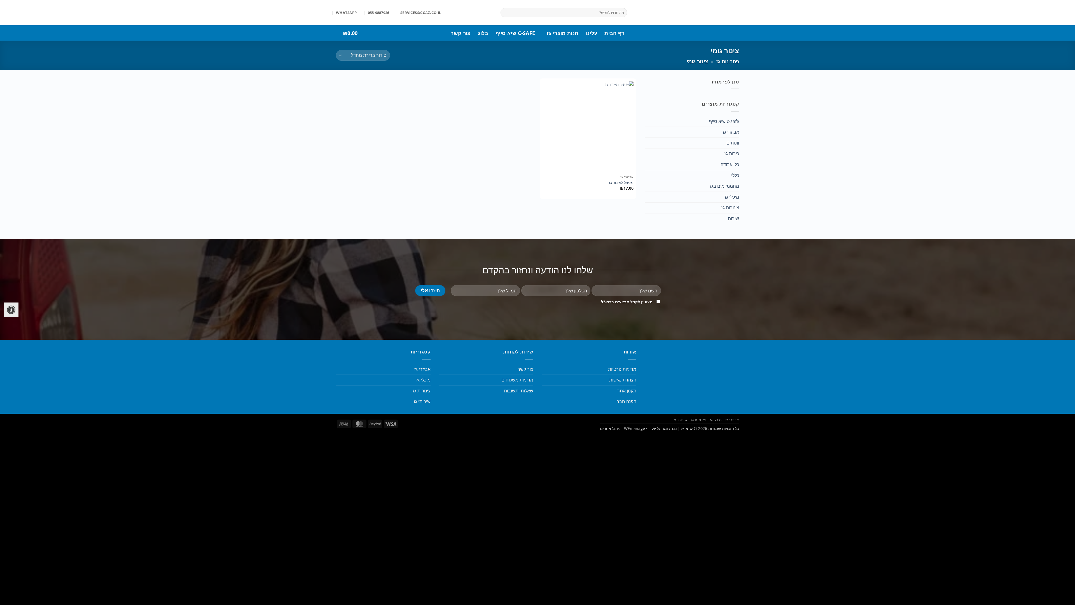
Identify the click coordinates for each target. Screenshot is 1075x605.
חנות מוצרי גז (562, 33)
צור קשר (460, 33)
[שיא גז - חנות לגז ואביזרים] (687, 12)
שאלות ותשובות (518, 391)
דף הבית (614, 33)
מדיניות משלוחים (517, 380)
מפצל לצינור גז (621, 182)
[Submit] (506, 12)
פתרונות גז (727, 61)
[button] (368, 33)
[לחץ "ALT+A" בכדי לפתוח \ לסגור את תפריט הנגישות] (11, 309)
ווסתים (732, 143)
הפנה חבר (626, 401)
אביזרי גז (731, 132)
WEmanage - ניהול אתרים (622, 428)
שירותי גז (422, 401)
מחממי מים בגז (724, 186)
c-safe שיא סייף (515, 33)
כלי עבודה (730, 164)
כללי (735, 175)
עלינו (591, 33)
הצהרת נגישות (622, 380)
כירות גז (732, 153)
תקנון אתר (626, 391)
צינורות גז (730, 207)
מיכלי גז (732, 197)
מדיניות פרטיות (622, 369)
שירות (733, 218)
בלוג (483, 33)
